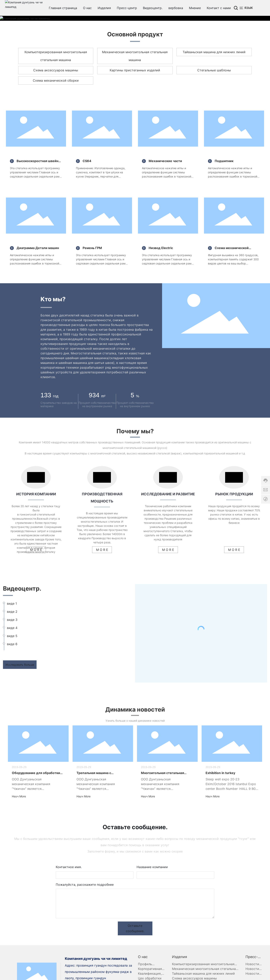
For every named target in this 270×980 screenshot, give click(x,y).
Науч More (19, 796)
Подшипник (224, 161)
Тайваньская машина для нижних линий (214, 52)
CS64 (87, 161)
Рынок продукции (234, 494)
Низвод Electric (161, 248)
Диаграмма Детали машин (38, 248)
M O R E (36, 550)
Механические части (165, 161)
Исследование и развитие (168, 494)
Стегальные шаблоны (214, 70)
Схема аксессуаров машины (55, 70)
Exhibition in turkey (220, 773)
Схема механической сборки (56, 80)
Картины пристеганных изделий (135, 70)
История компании (36, 494)
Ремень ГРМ (92, 248)
